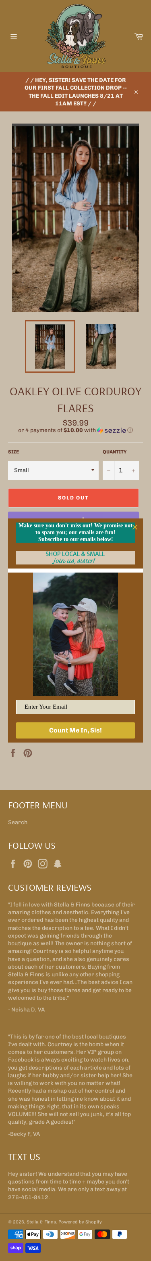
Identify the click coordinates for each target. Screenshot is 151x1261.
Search (17, 822)
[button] (75, 430)
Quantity (115, 452)
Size (13, 452)
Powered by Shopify (80, 1222)
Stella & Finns (41, 1222)
